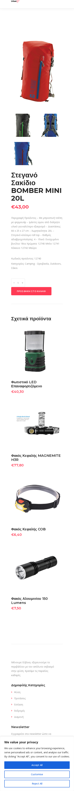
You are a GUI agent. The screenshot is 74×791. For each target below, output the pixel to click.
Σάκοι (14, 268)
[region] (37, 763)
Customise (37, 774)
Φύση (17, 692)
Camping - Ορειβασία (37, 263)
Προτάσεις (20, 698)
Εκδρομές (19, 710)
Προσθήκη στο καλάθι (31, 291)
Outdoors (55, 263)
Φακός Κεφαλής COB (28, 529)
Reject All (37, 783)
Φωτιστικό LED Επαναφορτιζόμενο (26, 384)
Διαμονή (19, 716)
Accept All (37, 765)
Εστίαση (18, 704)
